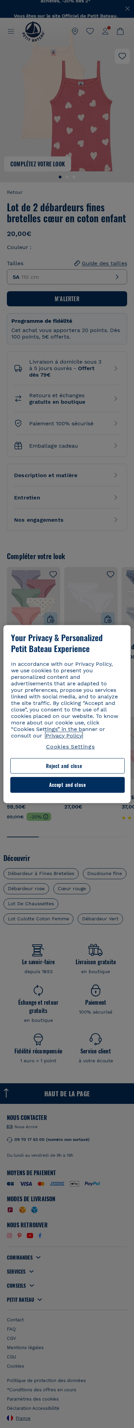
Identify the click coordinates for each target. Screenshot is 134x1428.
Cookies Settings (70, 746)
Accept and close (67, 785)
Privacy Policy (64, 735)
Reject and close (64, 765)
